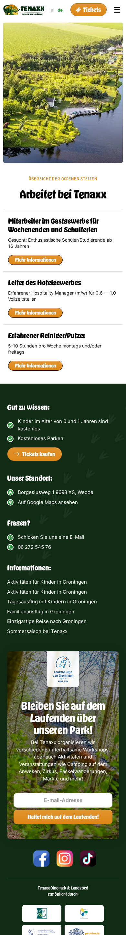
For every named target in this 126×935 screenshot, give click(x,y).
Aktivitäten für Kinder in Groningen (47, 582)
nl (52, 10)
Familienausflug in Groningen (40, 611)
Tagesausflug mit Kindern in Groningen (52, 601)
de (60, 10)
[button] (88, 9)
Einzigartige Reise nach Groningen (47, 621)
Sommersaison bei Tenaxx (37, 631)
